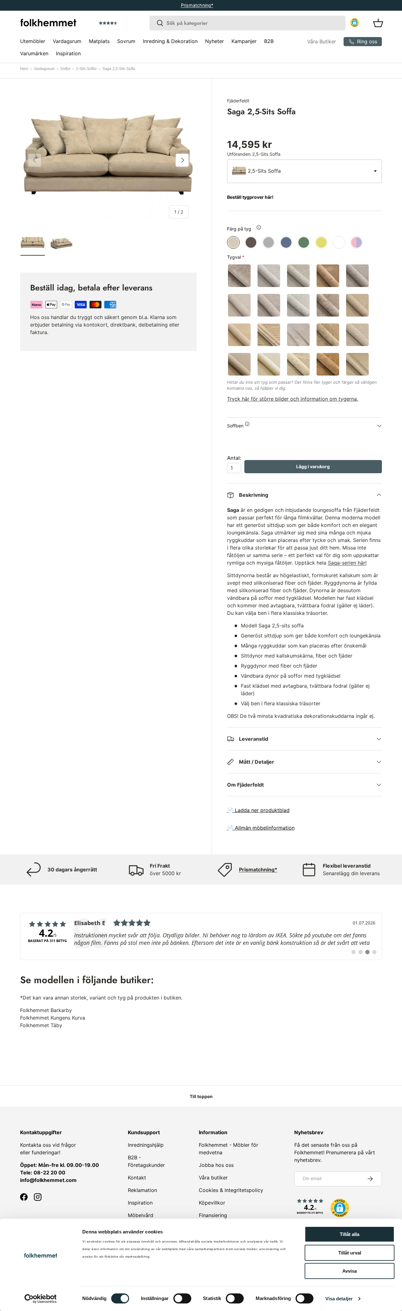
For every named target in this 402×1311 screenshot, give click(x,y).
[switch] (182, 1298)
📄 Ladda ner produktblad (258, 810)
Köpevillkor (212, 1203)
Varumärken (34, 53)
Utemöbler (32, 41)
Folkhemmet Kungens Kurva (52, 1018)
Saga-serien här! (347, 563)
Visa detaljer (339, 1298)
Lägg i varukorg (313, 466)
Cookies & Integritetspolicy (231, 1190)
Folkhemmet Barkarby (46, 1010)
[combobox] (247, 23)
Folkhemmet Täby (41, 1025)
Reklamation (142, 1190)
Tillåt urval (349, 1252)
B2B (269, 41)
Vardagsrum (67, 41)
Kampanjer (244, 41)
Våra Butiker (321, 41)
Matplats (99, 41)
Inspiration (68, 53)
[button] (126, 23)
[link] (201, 936)
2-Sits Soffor (86, 69)
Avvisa (349, 1271)
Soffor (65, 69)
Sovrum (126, 41)
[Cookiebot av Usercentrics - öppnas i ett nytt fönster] (40, 1298)
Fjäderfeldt (238, 100)
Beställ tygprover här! (250, 197)
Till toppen (201, 1096)
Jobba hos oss (216, 1165)
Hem (24, 69)
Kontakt (137, 1177)
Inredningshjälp (146, 1145)
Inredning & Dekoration (170, 41)
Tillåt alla (349, 1234)
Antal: (234, 458)
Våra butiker (213, 1177)
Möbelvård (140, 1215)
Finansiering (213, 1215)
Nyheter (214, 41)
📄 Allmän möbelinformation (261, 828)
